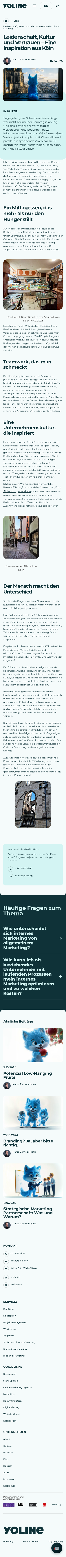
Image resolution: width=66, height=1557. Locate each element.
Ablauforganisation (17, 491)
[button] (34, 6)
